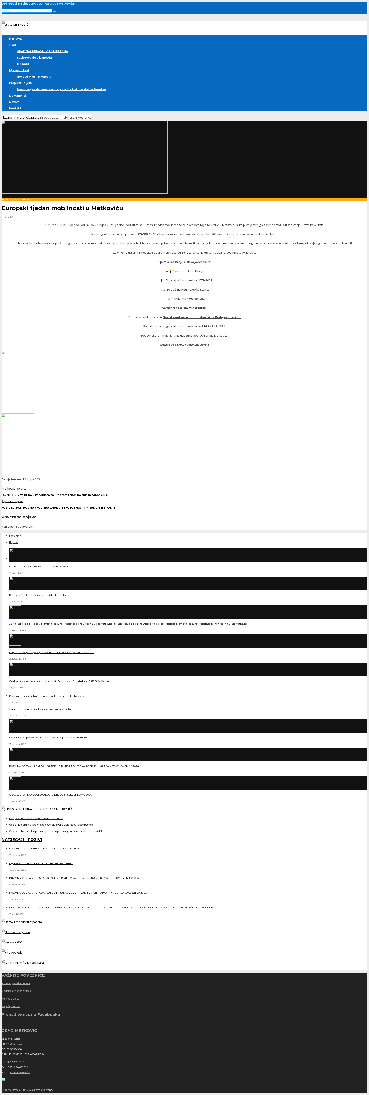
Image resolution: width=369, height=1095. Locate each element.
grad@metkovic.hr (19, 1072)
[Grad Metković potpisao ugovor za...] (15, 673)
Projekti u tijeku (21, 83)
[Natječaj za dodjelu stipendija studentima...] (15, 644)
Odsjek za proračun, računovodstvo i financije (36, 818)
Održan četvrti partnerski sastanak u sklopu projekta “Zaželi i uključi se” (48, 737)
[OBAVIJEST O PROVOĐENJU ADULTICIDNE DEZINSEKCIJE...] (15, 787)
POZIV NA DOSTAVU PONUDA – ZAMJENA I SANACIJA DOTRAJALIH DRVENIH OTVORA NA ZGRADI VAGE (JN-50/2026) (78, 892)
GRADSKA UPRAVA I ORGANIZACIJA (42, 51)
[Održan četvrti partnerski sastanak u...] (15, 729)
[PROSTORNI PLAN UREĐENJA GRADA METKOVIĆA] (15, 558)
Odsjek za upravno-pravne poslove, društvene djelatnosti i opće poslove (51, 824)
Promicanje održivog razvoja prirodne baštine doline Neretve (61, 89)
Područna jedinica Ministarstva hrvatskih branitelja (37, 595)
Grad (12, 45)
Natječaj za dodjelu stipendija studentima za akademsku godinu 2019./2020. (51, 652)
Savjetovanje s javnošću (34, 57)
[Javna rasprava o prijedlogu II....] (15, 616)
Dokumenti (17, 95)
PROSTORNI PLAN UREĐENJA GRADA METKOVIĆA (39, 566)
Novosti (14, 102)
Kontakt (15, 108)
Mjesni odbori (19, 70)
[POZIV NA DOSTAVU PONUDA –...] (15, 758)
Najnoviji (14, 542)
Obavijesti (33, 117)
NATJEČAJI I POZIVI (22, 839)
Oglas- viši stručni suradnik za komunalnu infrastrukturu (41, 708)
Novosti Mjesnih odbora (34, 76)
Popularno (15, 536)
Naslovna (15, 38)
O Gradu (23, 64)
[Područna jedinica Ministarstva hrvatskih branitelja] (15, 587)
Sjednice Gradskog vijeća (16, 991)
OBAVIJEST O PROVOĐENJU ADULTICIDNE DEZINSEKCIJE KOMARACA (50, 794)
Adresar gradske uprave (16, 983)
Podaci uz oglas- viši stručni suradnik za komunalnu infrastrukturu (46, 695)
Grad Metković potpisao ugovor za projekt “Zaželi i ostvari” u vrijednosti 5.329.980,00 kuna (59, 681)
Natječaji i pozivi (11, 1006)
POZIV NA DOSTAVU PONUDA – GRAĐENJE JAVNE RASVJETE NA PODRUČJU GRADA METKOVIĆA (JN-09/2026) (74, 766)
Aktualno (7, 117)
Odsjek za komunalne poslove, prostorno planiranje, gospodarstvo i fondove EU (55, 831)
